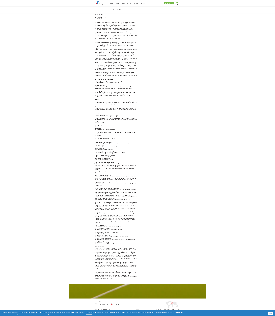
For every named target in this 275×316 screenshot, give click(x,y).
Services (129, 3)
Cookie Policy (169, 312)
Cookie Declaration (166, 309)
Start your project (119, 9)
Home (111, 3)
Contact (142, 3)
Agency (117, 3)
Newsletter (158, 309)
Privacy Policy (179, 312)
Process (123, 3)
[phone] (96, 304)
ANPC (179, 309)
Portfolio (136, 3)
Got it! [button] (270, 313)
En (177, 4)
